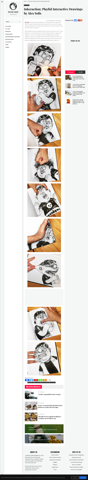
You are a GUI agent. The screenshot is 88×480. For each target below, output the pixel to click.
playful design (52, 382)
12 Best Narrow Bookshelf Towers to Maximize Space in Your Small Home (79, 86)
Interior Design (8, 34)
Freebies (7, 47)
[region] (44, 477)
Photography (8, 42)
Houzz (55, 469)
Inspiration (8, 31)
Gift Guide (7, 28)
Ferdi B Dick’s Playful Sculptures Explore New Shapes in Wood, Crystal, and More (78, 101)
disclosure (27, 469)
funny (33, 382)
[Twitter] (31, 380)
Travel (6, 44)
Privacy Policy (62, 477)
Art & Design (8, 26)
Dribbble (55, 462)
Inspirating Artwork (76, 457)
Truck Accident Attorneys (55, 457)
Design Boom (55, 467)
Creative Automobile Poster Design (49, 394)
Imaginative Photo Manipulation (76, 455)
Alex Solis (27, 22)
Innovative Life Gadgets (76, 469)
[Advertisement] (44, 297)
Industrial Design (9, 39)
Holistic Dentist (55, 455)
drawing (29, 382)
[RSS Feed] (81, 20)
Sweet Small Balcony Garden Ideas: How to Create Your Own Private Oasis (78, 78)
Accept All (83, 477)
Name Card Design (76, 464)
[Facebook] (27, 380)
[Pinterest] (36, 380)
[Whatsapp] (40, 380)
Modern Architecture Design (76, 467)
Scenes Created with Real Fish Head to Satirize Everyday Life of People (50, 406)
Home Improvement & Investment (12, 36)
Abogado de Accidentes (55, 459)
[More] (45, 380)
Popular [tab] (71, 72)
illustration (37, 382)
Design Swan (13, 12)
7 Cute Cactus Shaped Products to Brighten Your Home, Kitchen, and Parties (79, 93)
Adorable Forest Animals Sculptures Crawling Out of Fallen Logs (49, 417)
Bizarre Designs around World (76, 459)
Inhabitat (55, 464)
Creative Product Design (76, 462)
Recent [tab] (81, 72)
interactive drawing (45, 382)
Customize (75, 477)
